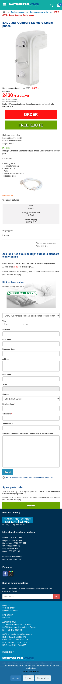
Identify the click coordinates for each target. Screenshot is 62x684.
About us (6, 605)
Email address (8, 404)
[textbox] (31, 378)
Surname (6, 329)
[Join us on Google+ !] (11, 574)
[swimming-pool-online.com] (24, 4)
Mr (27, 324)
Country (5, 394)
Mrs (7, 324)
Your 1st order (8, 607)
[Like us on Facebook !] (5, 574)
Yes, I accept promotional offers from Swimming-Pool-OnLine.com (29, 477)
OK (56, 596)
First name (7, 339)
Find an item (7, 614)
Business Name (8, 349)
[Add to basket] (31, 114)
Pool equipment (17, 12)
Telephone (7, 414)
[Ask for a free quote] (31, 125)
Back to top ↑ (8, 652)
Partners (6, 617)
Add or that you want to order (27, 433)
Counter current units (39, 12)
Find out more (31, 671)
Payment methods (10, 610)
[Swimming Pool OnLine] (4, 12)
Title (4, 321)
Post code (6, 374)
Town (4, 384)
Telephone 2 (7, 423)
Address (5, 359)
